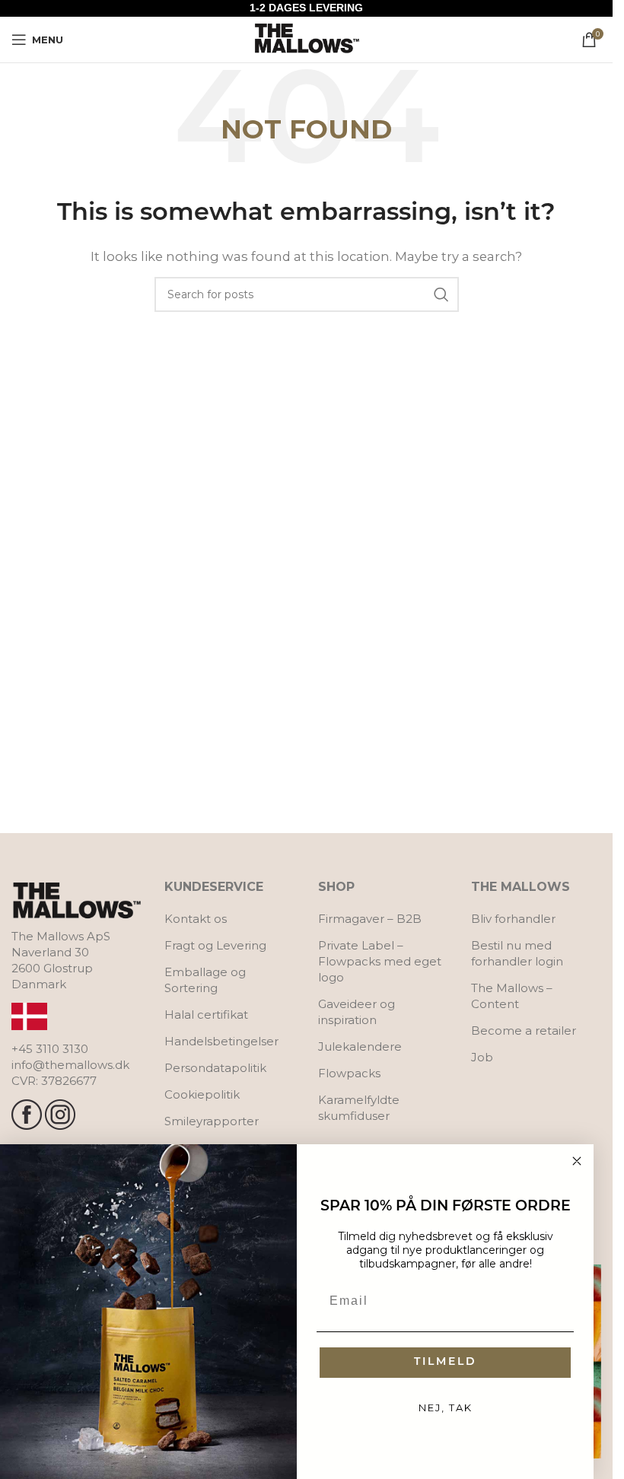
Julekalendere (360, 1046)
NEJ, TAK (446, 1407)
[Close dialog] (577, 1161)
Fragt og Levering (215, 945)
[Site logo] (306, 38)
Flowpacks (349, 1073)
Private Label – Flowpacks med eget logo (379, 961)
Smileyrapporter (211, 1121)
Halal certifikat (206, 1014)
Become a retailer (523, 1030)
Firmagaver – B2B (370, 918)
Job (482, 1057)
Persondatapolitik (215, 1068)
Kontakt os (195, 918)
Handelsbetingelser (221, 1041)
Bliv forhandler (513, 918)
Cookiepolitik (202, 1094)
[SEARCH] (441, 294)
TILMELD (445, 1362)
